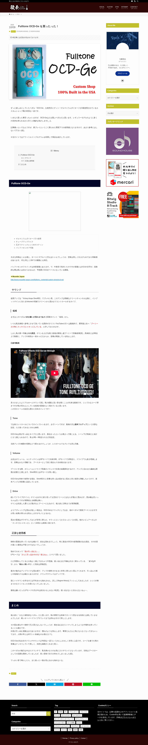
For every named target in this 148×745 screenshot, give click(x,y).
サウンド (28, 158)
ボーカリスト (85, 726)
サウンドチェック (81, 719)
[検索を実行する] (48, 713)
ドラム (79, 722)
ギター (13, 31)
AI (55, 712)
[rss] (134, 1)
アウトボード (73, 712)
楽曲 (75, 730)
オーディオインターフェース (64, 719)
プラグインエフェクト (62, 726)
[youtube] (132, 1)
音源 (80, 730)
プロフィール (122, 73)
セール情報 (70, 722)
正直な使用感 (29, 161)
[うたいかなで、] (19, 7)
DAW (60, 712)
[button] (18, 684)
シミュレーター (60, 722)
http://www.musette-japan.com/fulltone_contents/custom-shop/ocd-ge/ (37, 280)
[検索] (137, 1)
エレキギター (77, 715)
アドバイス (83, 712)
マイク (57, 730)
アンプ (57, 715)
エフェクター (66, 715)
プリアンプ (75, 726)
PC (66, 712)
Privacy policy (74, 738)
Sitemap (64, 738)
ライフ (64, 730)
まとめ (23, 164)
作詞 (70, 730)
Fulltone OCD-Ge (28, 155)
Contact (83, 738)
